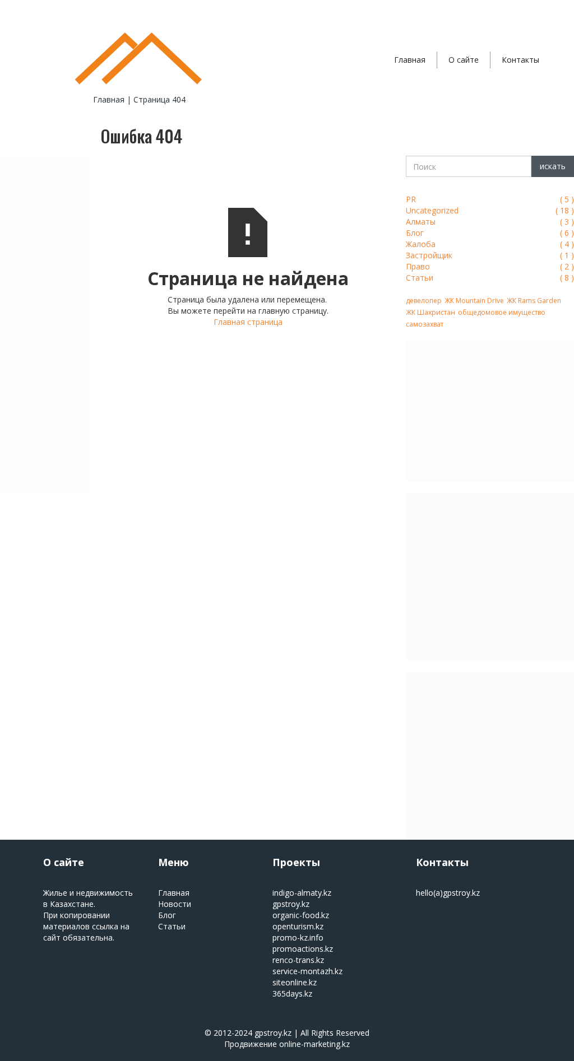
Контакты (520, 59)
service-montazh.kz (307, 971)
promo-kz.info (297, 937)
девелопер (424, 300)
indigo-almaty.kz (301, 892)
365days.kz (292, 993)
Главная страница (248, 322)
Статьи (172, 926)
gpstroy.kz (290, 904)
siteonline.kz (294, 982)
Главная (409, 59)
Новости (174, 904)
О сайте (463, 59)
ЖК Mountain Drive (474, 300)
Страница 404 (159, 99)
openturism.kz (297, 926)
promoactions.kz (302, 948)
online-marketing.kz (314, 1044)
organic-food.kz (300, 915)
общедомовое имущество (501, 312)
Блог (167, 915)
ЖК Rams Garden (534, 300)
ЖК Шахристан (430, 312)
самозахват (424, 324)
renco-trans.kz (298, 960)
